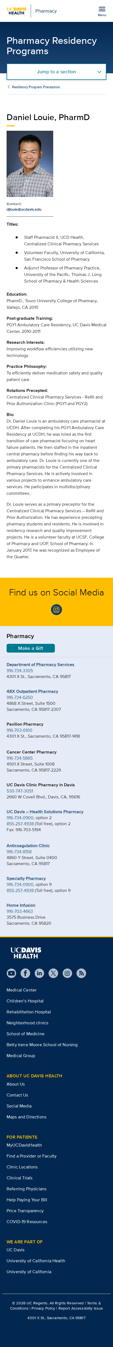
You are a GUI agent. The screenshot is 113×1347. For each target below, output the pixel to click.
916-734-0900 (20, 817)
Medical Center (21, 990)
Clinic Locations (22, 1167)
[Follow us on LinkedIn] (37, 973)
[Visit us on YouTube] (11, 973)
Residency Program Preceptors (36, 86)
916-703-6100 (19, 730)
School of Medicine (25, 1034)
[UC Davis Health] (26, 953)
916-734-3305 (20, 670)
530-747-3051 (20, 791)
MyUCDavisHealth (24, 1145)
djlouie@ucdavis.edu (24, 209)
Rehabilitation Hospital (29, 1012)
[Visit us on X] (51, 973)
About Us (16, 1084)
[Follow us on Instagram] (65, 973)
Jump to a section (56, 71)
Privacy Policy (43, 1308)
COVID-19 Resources (27, 1221)
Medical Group (21, 1055)
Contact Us (17, 1095)
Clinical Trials (19, 1178)
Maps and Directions (26, 1117)
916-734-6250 (20, 697)
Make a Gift (30, 648)
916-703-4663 (20, 911)
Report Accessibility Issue (80, 1308)
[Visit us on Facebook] (23, 973)
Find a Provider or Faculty (31, 1156)
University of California (29, 1272)
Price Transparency (25, 1211)
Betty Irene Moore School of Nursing (42, 1044)
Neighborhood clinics (27, 1023)
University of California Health (36, 1261)
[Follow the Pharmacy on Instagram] (56, 609)
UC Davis (15, 1250)
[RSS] (79, 973)
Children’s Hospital (25, 1001)
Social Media (19, 1106)
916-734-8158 (19, 851)
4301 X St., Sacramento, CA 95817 (56, 1317)
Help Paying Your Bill (27, 1200)
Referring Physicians (26, 1189)
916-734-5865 (20, 758)
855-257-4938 (20, 824)
